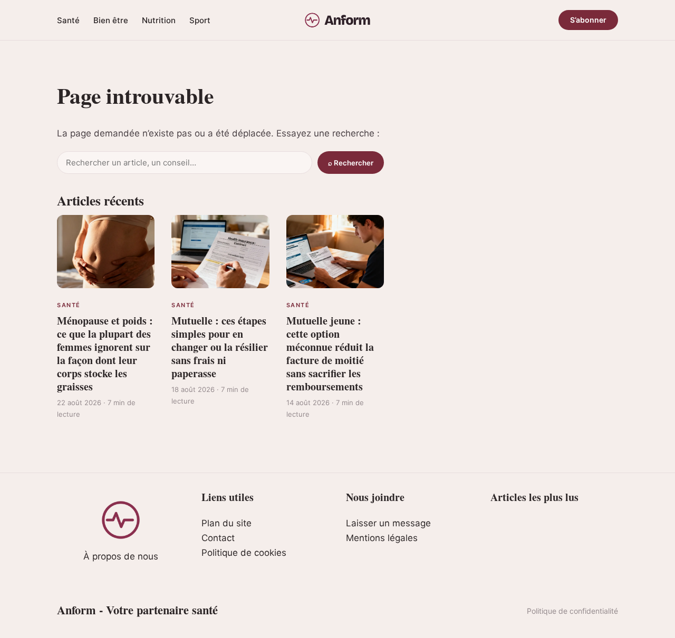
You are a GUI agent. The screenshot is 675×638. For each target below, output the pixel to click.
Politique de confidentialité (572, 610)
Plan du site (226, 523)
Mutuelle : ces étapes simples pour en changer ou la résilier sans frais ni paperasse (219, 347)
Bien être (110, 20)
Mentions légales (382, 538)
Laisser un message (388, 523)
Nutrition (159, 20)
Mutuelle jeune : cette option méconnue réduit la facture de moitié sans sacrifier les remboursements (330, 353)
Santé (68, 20)
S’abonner (588, 19)
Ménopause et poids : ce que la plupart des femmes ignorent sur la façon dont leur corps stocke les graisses (105, 353)
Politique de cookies (243, 552)
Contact (218, 538)
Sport (199, 20)
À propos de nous (120, 556)
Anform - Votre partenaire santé (137, 610)
